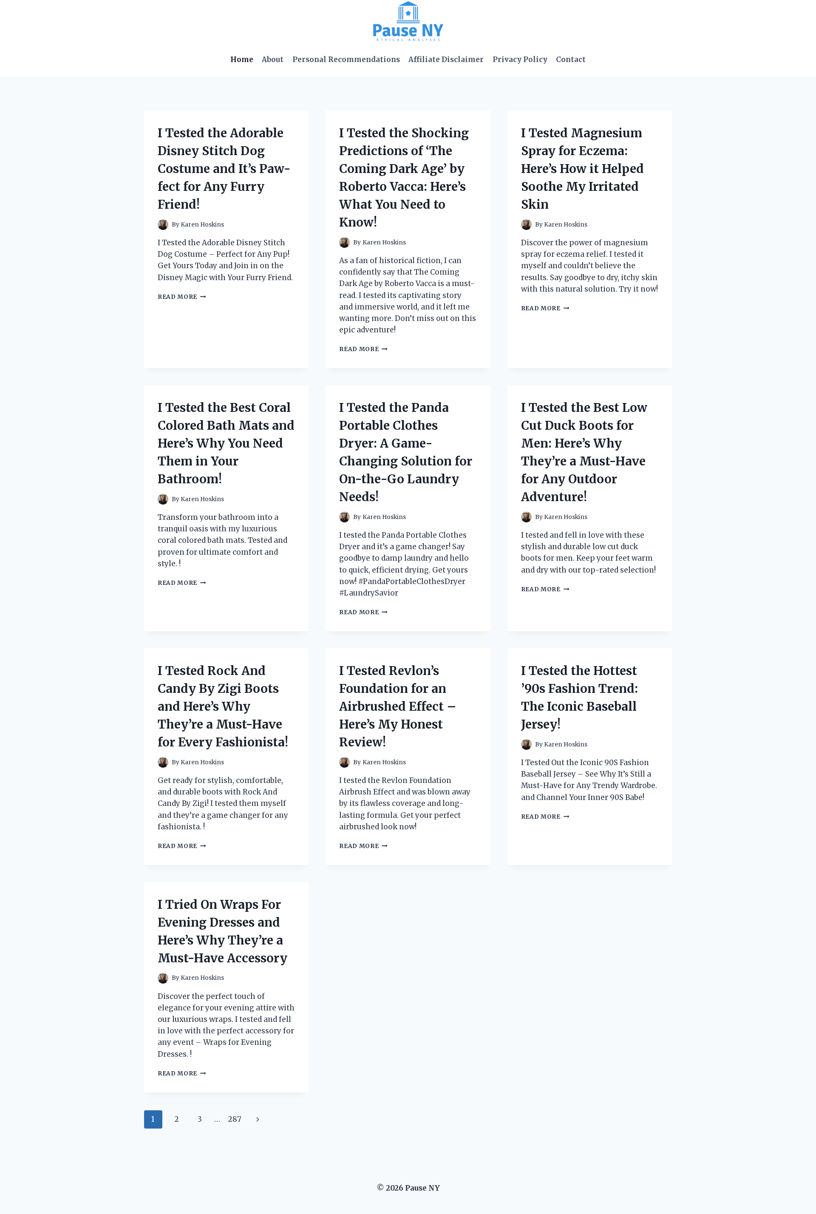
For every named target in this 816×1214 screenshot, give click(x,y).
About (272, 59)
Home (241, 59)
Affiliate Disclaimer (446, 59)
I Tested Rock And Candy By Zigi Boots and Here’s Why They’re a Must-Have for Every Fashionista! (223, 706)
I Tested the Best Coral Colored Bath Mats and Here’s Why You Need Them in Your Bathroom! (226, 443)
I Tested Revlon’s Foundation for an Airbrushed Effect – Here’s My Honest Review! (397, 706)
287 (234, 1119)
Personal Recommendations (346, 59)
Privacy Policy (520, 59)
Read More (182, 297)
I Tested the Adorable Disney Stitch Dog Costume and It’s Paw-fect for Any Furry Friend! (224, 168)
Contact (571, 59)
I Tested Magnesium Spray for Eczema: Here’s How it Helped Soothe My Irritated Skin (582, 168)
